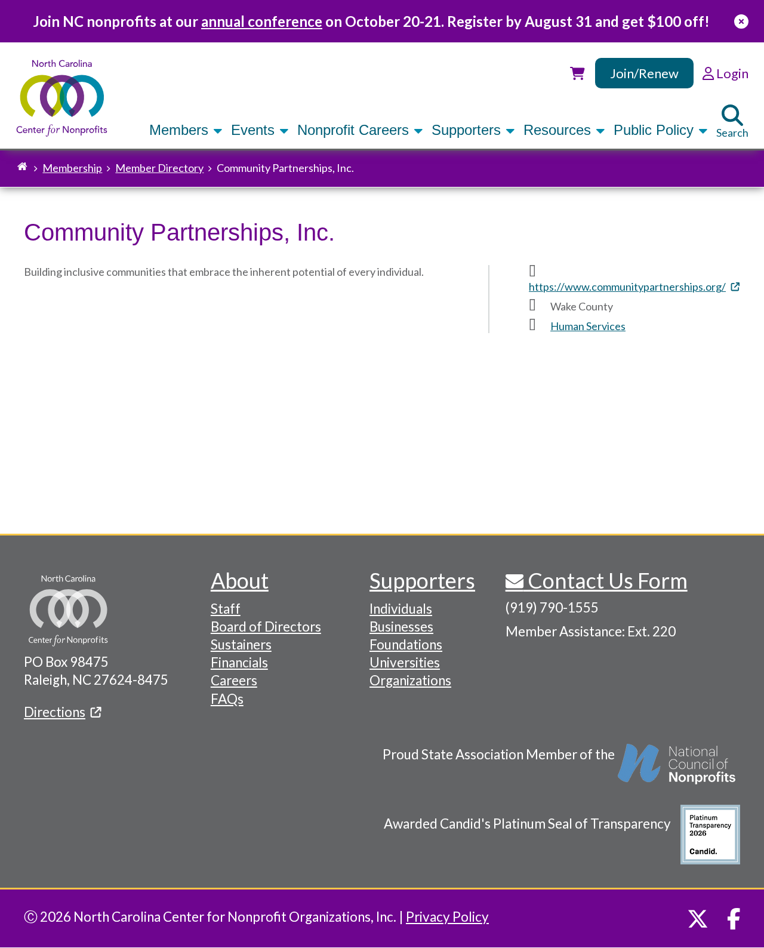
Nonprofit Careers (355, 130)
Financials (239, 662)
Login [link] (731, 73)
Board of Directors (266, 626)
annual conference (261, 21)
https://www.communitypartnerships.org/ (627, 286)
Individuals (400, 609)
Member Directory (159, 167)
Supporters (468, 130)
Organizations (410, 680)
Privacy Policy (447, 917)
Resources (559, 130)
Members (180, 130)
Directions (54, 712)
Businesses (401, 626)
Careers (234, 680)
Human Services (588, 326)
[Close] (741, 21)
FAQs (227, 699)
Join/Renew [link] (644, 73)
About (240, 580)
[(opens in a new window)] (677, 770)
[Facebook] (734, 918)
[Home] (62, 98)
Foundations (405, 644)
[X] (697, 918)
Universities (404, 662)
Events (255, 130)
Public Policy (656, 130)
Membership (72, 167)
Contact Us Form (605, 580)
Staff (226, 609)
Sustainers (241, 644)
